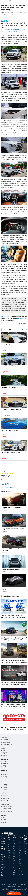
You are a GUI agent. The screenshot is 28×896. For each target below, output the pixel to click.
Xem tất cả (24, 329)
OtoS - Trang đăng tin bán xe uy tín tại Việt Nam (25, 848)
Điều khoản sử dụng (20, 860)
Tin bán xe (6, 329)
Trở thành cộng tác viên (9, 854)
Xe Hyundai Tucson (5, 766)
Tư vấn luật (14, 852)
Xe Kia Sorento (4, 753)
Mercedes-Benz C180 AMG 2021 (11, 387)
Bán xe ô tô (9, 846)
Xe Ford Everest (5, 795)
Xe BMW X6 (4, 822)
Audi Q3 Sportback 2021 (8, 366)
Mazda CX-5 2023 (6, 344)
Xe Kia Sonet (4, 755)
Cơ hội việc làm (20, 867)
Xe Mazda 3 (4, 789)
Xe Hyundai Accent (5, 761)
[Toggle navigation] (26, 1)
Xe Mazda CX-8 (4, 785)
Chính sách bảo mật (20, 853)
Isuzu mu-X (4, 35)
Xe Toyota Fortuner (5, 742)
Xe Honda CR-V (4, 776)
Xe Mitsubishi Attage (6, 808)
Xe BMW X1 (4, 819)
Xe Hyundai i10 (4, 765)
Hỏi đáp (14, 873)
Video (14, 870)
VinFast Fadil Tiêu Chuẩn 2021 (10, 431)
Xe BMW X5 (4, 821)
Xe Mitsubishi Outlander (6, 811)
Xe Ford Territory (5, 798)
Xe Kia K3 (3, 750)
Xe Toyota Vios (4, 739)
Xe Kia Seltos (4, 752)
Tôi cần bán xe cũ (14, 894)
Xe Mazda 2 (4, 787)
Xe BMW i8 (3, 817)
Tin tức (14, 840)
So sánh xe (14, 862)
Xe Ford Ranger (4, 800)
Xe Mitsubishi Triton (5, 809)
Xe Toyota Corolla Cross (6, 744)
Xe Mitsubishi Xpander (6, 806)
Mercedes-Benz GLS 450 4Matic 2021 (12, 409)
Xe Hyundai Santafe (6, 763)
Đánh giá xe (14, 857)
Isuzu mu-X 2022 (10, 487)
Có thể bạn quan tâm (10, 596)
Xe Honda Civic (4, 774)
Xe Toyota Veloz (5, 741)
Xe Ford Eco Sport (5, 797)
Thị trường (14, 867)
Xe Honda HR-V (4, 778)
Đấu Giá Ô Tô (20, 298)
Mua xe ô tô (9, 841)
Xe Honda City (4, 773)
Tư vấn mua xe (14, 846)
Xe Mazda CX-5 (4, 784)
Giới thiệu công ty (20, 842)
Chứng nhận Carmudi (20, 872)
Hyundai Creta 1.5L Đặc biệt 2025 (11, 452)
